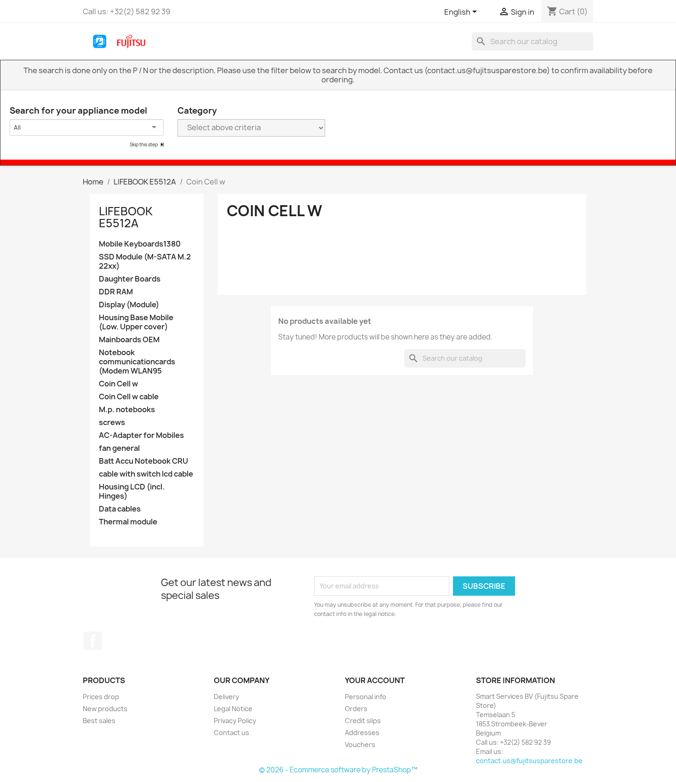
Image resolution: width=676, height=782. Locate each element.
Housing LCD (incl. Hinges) (132, 491)
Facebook (93, 641)
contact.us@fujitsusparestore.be (529, 760)
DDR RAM (116, 292)
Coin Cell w (118, 384)
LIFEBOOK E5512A (126, 217)
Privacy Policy (235, 720)
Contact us (231, 732)
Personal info (365, 696)
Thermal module (128, 522)
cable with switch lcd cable (146, 474)
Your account (375, 680)
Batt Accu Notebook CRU (143, 461)
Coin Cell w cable (129, 397)
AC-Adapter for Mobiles (141, 435)
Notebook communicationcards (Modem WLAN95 (137, 362)
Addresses (362, 732)
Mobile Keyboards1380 (140, 244)
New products (105, 708)
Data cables (120, 509)
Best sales (99, 720)
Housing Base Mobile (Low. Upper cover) (136, 322)
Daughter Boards (129, 279)
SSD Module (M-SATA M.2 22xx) (145, 261)
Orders (356, 708)
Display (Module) (129, 305)
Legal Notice (233, 708)
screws (112, 422)
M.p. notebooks (127, 409)
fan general (119, 448)
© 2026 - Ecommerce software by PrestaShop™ (338, 770)
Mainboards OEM (129, 340)
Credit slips (363, 720)
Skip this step (144, 144)
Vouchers (360, 744)
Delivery (226, 696)
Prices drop (101, 696)
